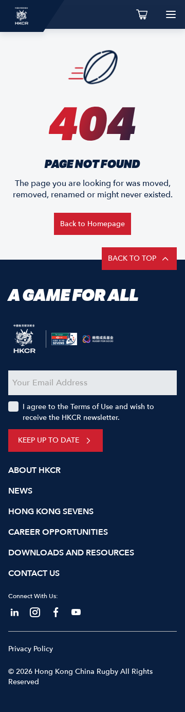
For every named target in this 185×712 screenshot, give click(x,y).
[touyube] (76, 612)
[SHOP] (142, 14)
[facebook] (55, 612)
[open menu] (170, 14)
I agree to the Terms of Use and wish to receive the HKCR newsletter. (88, 412)
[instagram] (35, 612)
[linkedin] (14, 612)
